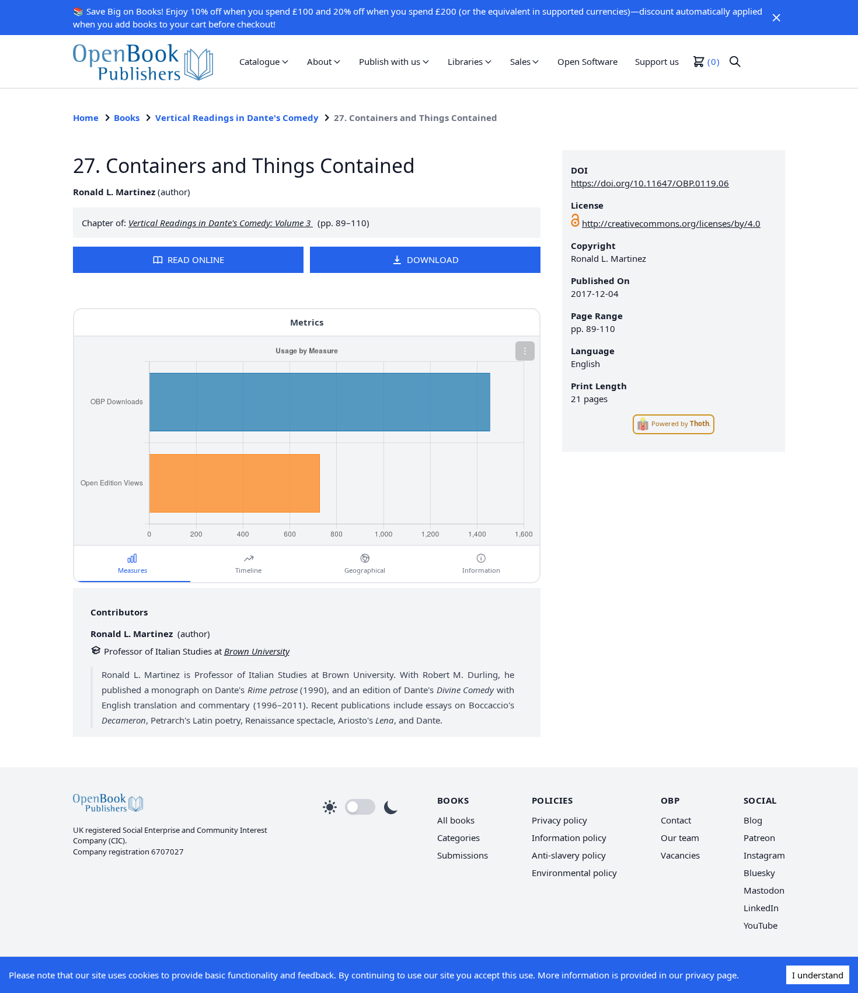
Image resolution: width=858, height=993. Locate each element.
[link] (143, 61)
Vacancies (680, 855)
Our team (680, 837)
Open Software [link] (587, 61)
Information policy (569, 837)
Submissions (462, 855)
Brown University (257, 651)
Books (126, 117)
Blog (753, 820)
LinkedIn (761, 908)
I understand (817, 975)
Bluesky (759, 872)
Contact (676, 820)
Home (86, 117)
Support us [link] (657, 61)
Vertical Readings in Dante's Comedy (237, 117)
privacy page (711, 975)
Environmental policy (574, 872)
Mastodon (764, 890)
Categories (458, 837)
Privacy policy (559, 820)
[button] (776, 17)
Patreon (759, 837)
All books (456, 820)
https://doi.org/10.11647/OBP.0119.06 (650, 183)
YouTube (760, 925)
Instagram (764, 855)
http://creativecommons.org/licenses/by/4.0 (671, 223)
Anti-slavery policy (569, 855)
